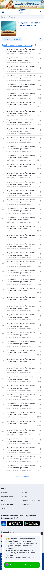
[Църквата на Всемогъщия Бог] (22, 12)
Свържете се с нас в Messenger (21, 565)
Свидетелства (7, 504)
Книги (24, 493)
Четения (12, 17)
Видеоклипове (7, 497)
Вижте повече (22, 476)
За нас (3, 508)
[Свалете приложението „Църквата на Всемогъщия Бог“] (3, 523)
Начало (3, 17)
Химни (24, 497)
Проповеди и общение (31, 500)
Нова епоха (26, 504)
